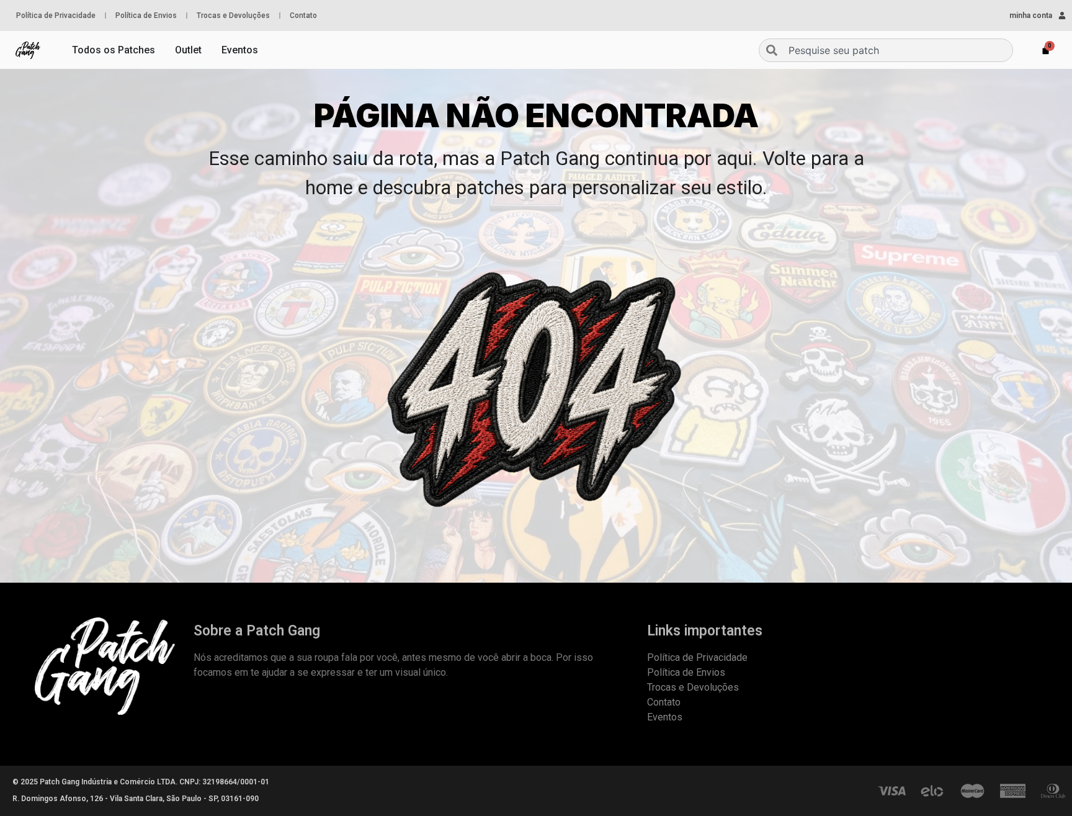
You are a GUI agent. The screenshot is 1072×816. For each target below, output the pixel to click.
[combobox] (886, 50)
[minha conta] (1062, 15)
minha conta (1030, 15)
